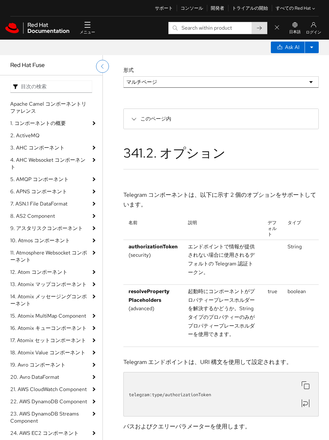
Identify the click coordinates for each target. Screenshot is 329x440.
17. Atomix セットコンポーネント (48, 340)
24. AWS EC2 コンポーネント (44, 433)
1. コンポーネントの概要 (38, 123)
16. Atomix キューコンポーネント (48, 328)
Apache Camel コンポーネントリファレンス (48, 107)
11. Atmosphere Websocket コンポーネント (48, 256)
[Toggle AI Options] (312, 47)
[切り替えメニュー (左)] (102, 66)
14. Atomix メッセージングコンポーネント (48, 300)
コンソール (192, 8)
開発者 (217, 8)
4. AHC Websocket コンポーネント (47, 163)
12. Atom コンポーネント (38, 272)
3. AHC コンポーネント (37, 147)
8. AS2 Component (32, 216)
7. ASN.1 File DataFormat (38, 203)
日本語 (295, 31)
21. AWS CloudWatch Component (48, 389)
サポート (164, 8)
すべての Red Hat (293, 8)
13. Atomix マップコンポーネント (48, 284)
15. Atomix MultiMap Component (48, 315)
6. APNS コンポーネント (38, 191)
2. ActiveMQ (25, 135)
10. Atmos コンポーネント (40, 240)
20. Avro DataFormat (34, 377)
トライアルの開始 (250, 8)
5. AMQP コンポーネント (39, 179)
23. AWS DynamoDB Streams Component (44, 417)
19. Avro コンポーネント (38, 364)
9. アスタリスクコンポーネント (46, 228)
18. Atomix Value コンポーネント (47, 352)
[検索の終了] (276, 27)
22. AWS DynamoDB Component (48, 401)
